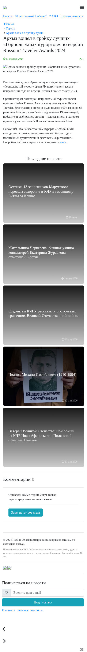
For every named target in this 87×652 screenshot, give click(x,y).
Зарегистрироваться (25, 512)
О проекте (8, 610)
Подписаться (43, 602)
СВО (55, 16)
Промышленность (71, 16)
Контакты (36, 610)
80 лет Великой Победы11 (32, 16)
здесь (63, 142)
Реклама (23, 610)
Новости (7, 16)
